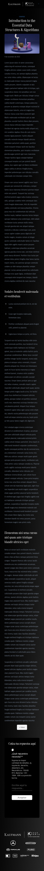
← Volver (22, 727)
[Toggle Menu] (38, 4)
